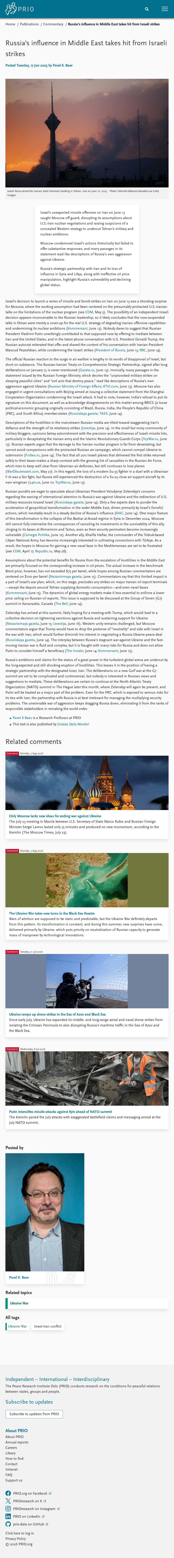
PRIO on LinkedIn (27, 1517)
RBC (142, 350)
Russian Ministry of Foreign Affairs (75, 386)
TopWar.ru (150, 439)
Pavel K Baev (22, 718)
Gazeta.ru (87, 370)
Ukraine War (19, 1303)
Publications (29, 24)
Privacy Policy (15, 1539)
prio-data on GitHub (29, 1524)
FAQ (8, 1475)
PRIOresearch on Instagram (34, 1509)
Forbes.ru (32, 455)
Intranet (11, 1470)
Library (10, 1453)
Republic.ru (43, 551)
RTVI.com (110, 386)
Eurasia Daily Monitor (73, 724)
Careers (11, 1448)
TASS (103, 414)
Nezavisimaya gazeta (66, 577)
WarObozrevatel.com (23, 472)
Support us (13, 1480)
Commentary (53, 24)
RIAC (119, 513)
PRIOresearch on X (28, 1501)
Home (10, 24)
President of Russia (110, 350)
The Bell (61, 604)
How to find (14, 1459)
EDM (89, 312)
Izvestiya (88, 428)
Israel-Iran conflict (47, 1326)
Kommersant (77, 329)
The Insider (74, 651)
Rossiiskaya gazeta (84, 414)
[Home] (19, 9)
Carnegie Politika (36, 535)
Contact (11, 1464)
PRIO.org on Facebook (30, 1494)
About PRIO (14, 1437)
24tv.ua (34, 482)
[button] (165, 9)
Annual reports (16, 1442)
